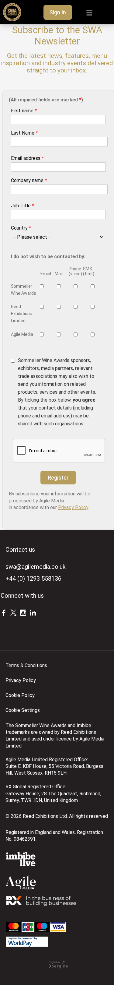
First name (24, 111)
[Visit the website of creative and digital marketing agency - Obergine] (58, 967)
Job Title (22, 206)
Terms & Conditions (26, 665)
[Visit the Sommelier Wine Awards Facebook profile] (4, 612)
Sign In (58, 12)
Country (21, 228)
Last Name (24, 133)
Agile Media (22, 334)
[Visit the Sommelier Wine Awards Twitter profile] (13, 612)
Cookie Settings (22, 710)
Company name (29, 180)
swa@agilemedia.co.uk (35, 566)
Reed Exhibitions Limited (21, 313)
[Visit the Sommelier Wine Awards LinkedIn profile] (33, 612)
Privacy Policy (73, 507)
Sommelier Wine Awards (23, 290)
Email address (27, 158)
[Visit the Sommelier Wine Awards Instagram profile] (23, 612)
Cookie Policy (20, 695)
